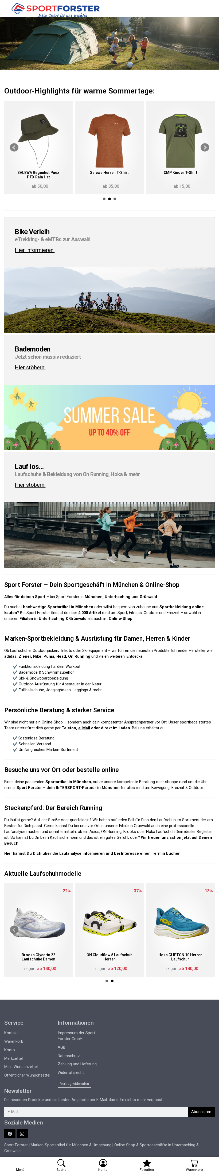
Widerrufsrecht (71, 1072)
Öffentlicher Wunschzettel (27, 1075)
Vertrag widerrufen (74, 1084)
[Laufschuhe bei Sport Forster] (109, 535)
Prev (14, 147)
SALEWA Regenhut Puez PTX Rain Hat (38, 174)
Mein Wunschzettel (21, 1066)
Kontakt (11, 1032)
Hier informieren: (34, 250)
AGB (61, 1047)
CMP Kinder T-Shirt (180, 172)
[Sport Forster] (57, 11)
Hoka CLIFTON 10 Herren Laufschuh (180, 957)
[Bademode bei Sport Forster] (109, 417)
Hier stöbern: (30, 367)
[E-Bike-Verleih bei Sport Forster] (109, 300)
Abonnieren (201, 1111)
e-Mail (84, 728)
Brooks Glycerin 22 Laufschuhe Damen (38, 957)
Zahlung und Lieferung (77, 1064)
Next (205, 147)
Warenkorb (13, 1041)
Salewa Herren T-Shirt (109, 172)
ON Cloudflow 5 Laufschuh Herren (109, 957)
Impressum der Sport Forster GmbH (76, 1035)
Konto (9, 1050)
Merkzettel (13, 1058)
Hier (8, 853)
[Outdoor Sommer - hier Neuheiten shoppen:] (109, 43)
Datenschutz (69, 1055)
